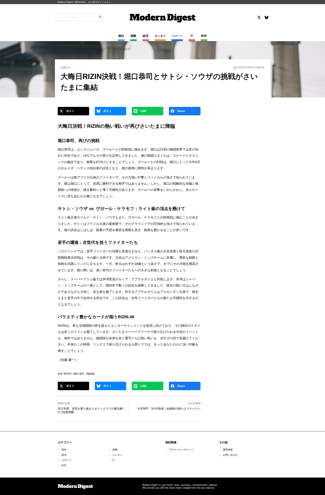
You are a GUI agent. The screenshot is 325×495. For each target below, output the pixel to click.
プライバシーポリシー (181, 449)
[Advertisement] (236, 139)
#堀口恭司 (78, 373)
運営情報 (228, 449)
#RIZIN (67, 373)
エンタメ (117, 454)
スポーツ (66, 460)
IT (113, 460)
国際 (114, 449)
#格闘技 (90, 373)
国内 (64, 449)
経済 (64, 454)
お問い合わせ (230, 454)
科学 (64, 465)
